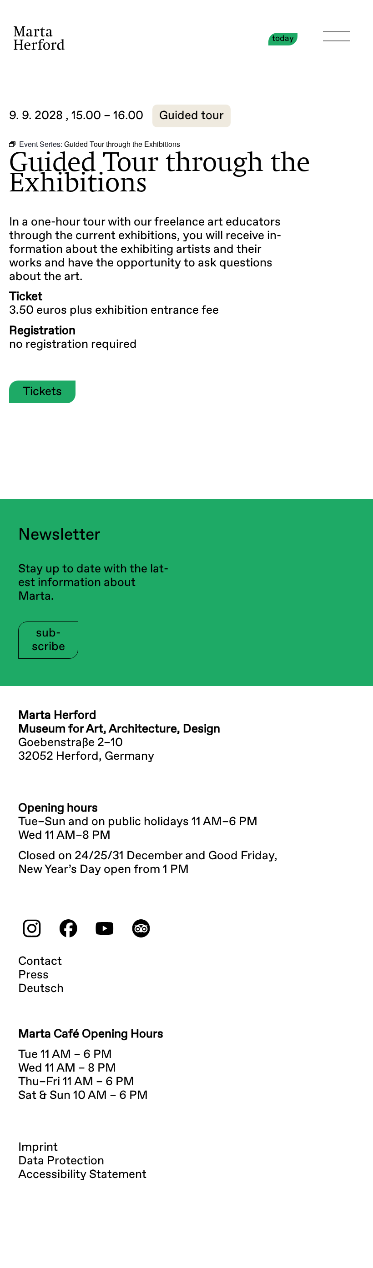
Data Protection (61, 1161)
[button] (191, 116)
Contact (40, 961)
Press (33, 975)
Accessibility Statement (82, 1175)
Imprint (38, 1147)
